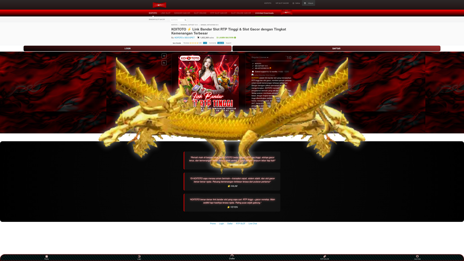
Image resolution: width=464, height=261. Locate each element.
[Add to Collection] (164, 62)
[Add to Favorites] (164, 56)
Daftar (230, 223)
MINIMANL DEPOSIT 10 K (189, 25)
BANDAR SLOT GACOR (157, 19)
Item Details (177, 43)
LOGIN (128, 48)
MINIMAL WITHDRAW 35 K (209, 25)
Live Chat (252, 223)
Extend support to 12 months (272, 71)
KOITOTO (174, 25)
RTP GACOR (324, 259)
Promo (213, 223)
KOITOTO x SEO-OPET (185, 37)
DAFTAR (336, 48)
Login (222, 223)
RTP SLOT (241, 223)
